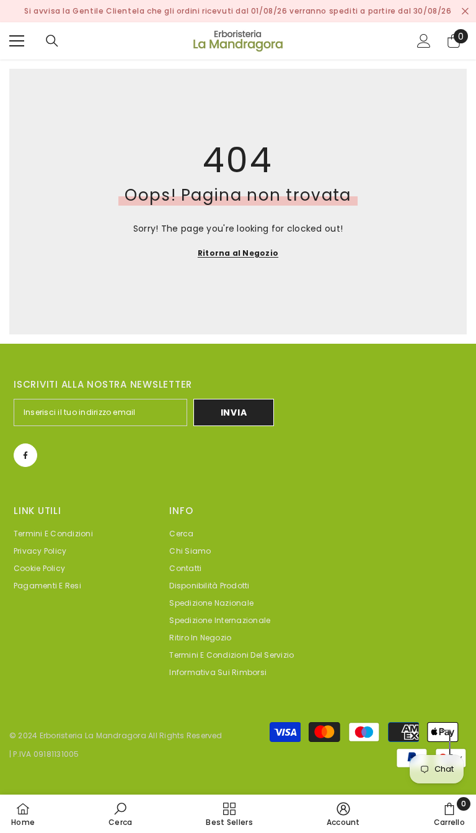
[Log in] (424, 41)
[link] (120, 814)
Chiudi (465, 11)
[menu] (16, 40)
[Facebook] (25, 455)
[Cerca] (52, 40)
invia (234, 412)
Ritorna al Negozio (238, 253)
